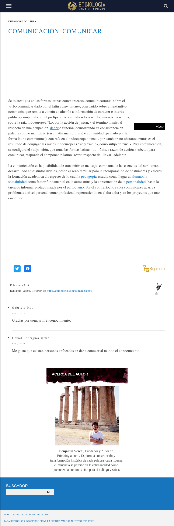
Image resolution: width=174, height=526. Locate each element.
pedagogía (89, 176)
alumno (137, 176)
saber (119, 187)
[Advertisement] (86, 66)
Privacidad (44, 514)
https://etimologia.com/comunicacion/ (69, 291)
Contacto (28, 514)
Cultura (30, 21)
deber (54, 127)
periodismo (75, 187)
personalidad (136, 181)
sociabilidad (17, 181)
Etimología (15, 21)
